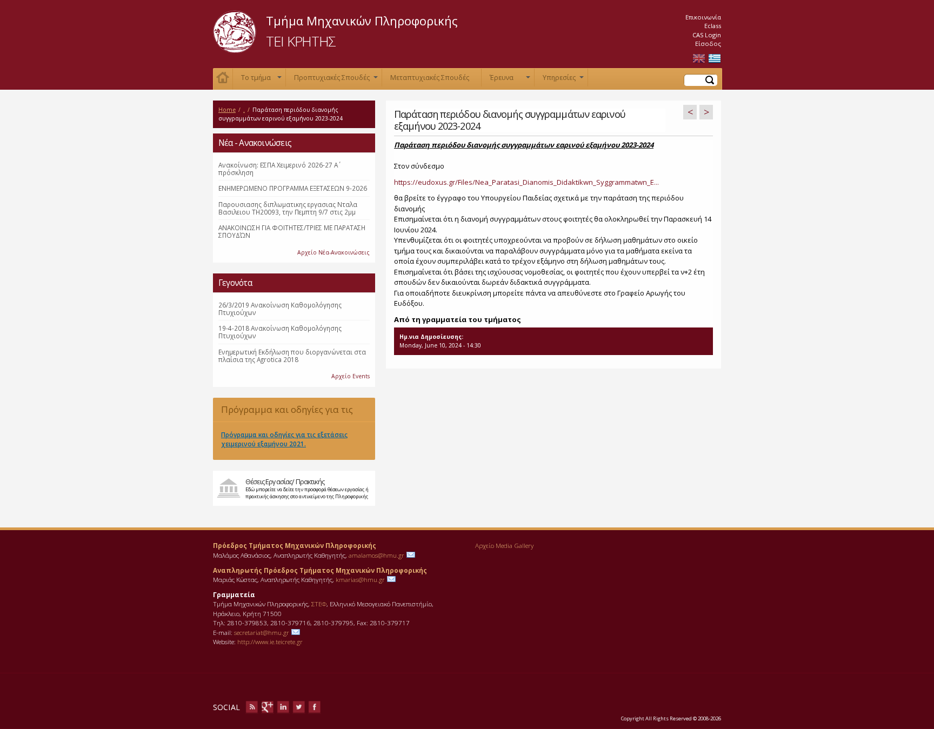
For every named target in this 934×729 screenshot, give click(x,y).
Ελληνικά (714, 58)
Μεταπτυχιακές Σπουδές (429, 77)
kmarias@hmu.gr (360, 579)
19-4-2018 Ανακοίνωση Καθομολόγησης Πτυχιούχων (280, 332)
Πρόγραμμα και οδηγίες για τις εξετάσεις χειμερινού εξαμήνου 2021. (293, 412)
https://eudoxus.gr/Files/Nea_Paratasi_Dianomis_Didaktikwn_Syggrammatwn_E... (526, 182)
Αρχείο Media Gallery (504, 545)
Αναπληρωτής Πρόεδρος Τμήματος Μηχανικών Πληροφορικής (320, 570)
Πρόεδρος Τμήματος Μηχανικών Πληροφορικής (294, 545)
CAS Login (706, 35)
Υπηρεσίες (563, 79)
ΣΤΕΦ (318, 603)
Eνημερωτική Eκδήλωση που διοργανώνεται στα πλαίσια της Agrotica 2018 (292, 355)
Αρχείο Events (350, 376)
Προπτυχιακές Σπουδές (336, 79)
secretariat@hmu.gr (261, 632)
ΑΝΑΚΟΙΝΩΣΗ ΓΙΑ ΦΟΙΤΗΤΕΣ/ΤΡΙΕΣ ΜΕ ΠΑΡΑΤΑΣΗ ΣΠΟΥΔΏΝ (291, 231)
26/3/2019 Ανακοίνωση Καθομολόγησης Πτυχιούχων (280, 308)
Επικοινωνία (703, 17)
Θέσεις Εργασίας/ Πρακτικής (284, 481)
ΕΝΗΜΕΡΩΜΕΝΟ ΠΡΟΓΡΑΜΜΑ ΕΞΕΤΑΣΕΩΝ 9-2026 (292, 188)
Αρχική (223, 79)
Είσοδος (708, 43)
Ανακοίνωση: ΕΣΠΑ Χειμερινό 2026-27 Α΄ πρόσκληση (278, 168)
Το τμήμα (261, 79)
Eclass (712, 26)
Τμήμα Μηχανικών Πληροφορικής (362, 20)
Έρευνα (510, 79)
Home (227, 109)
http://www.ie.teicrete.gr (270, 641)
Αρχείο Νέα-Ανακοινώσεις (333, 252)
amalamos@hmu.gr (376, 555)
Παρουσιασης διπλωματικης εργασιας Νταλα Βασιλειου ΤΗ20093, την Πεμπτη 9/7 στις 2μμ (287, 208)
